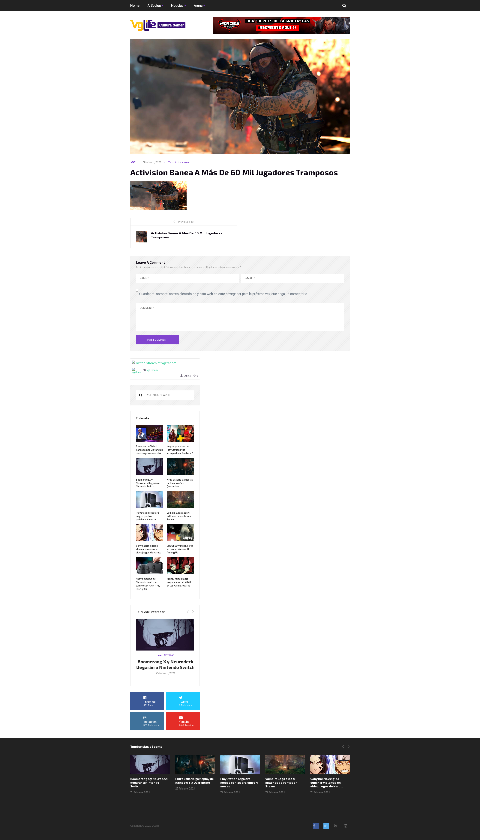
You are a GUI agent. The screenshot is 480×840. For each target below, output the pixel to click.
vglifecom (152, 370)
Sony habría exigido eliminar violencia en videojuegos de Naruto (148, 549)
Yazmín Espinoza (178, 162)
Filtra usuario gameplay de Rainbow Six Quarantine (180, 483)
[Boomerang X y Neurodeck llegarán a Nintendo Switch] (150, 764)
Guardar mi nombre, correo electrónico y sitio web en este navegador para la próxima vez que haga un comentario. (223, 294)
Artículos (154, 6)
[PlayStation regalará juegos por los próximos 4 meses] (240, 764)
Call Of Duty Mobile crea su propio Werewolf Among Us (180, 549)
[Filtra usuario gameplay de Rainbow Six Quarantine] (195, 764)
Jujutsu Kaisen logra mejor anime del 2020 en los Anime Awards (179, 582)
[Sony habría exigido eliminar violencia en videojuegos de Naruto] (330, 764)
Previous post (186, 221)
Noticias (177, 6)
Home (135, 6)
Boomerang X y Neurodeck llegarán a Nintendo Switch (148, 483)
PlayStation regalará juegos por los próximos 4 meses (147, 516)
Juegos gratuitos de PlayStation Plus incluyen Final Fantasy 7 (180, 450)
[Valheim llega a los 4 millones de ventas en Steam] (285, 764)
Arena (198, 6)
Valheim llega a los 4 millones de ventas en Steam (179, 516)
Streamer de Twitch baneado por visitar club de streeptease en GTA (149, 450)
